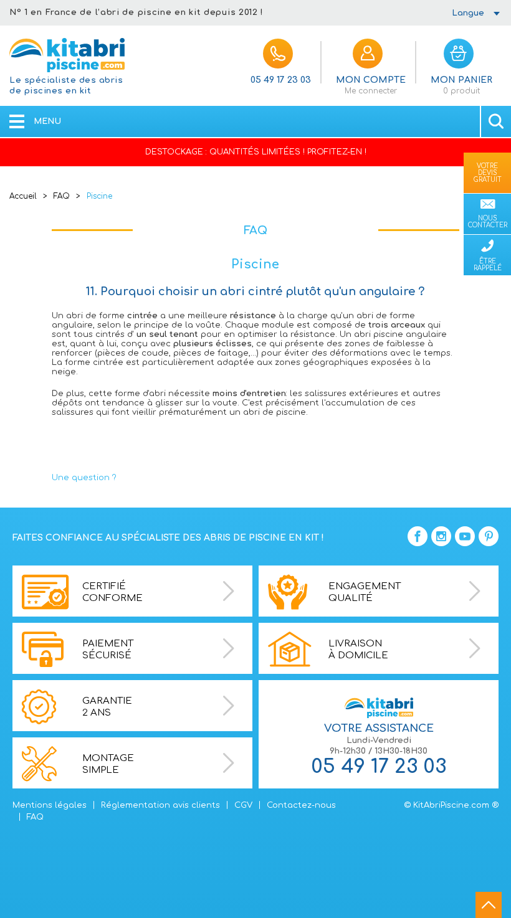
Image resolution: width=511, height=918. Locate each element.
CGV (243, 805)
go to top (488, 905)
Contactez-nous (301, 805)
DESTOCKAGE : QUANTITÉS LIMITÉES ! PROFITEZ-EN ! (255, 152)
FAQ (62, 196)
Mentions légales (49, 805)
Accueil (23, 196)
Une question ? (84, 477)
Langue (468, 13)
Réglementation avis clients (160, 805)
